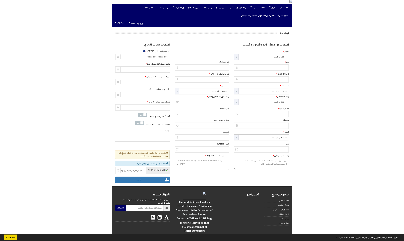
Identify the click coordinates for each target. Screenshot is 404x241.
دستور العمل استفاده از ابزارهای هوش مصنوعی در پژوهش (265, 15)
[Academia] (166, 217)
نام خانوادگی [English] (219, 73)
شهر (287, 143)
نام (287, 62)
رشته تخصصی (282, 96)
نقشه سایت (284, 223)
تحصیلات (284, 85)
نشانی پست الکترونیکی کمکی (158, 89)
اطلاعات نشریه (258, 7)
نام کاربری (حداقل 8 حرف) (158, 101)
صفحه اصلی (285, 7)
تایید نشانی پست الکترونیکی (157, 76)
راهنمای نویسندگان (237, 7)
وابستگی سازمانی (281, 155)
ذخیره (138, 180)
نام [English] (282, 73)
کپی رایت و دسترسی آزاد (214, 7)
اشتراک (120, 208)
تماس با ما (149, 7)
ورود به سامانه (136, 23)
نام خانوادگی (223, 62)
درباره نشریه (283, 205)
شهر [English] (223, 143)
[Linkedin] (159, 217)
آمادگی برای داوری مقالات (159, 116)
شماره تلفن (283, 108)
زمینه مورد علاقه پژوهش (218, 96)
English (119, 23)
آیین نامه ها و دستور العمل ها (187, 7)
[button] (334, 237)
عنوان (286, 51)
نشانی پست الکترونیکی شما (158, 64)
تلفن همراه (224, 108)
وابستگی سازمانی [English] (217, 155)
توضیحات (166, 130)
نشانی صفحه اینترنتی (220, 120)
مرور (273, 7)
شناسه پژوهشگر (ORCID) (157, 51)
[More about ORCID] (144, 51)
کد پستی (225, 132)
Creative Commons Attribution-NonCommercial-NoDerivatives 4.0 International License (194, 210)
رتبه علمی (224, 85)
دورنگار (285, 120)
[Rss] (153, 217)
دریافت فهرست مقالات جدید (158, 124)
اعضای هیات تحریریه (280, 209)
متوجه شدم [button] (10, 237)
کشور (286, 132)
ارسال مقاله (163, 7)
